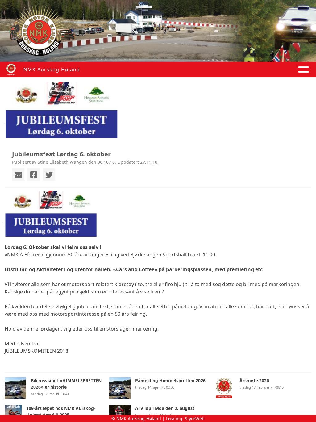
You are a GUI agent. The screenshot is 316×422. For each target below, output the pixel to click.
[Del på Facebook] (33, 174)
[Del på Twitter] (49, 174)
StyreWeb (195, 418)
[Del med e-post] (18, 174)
